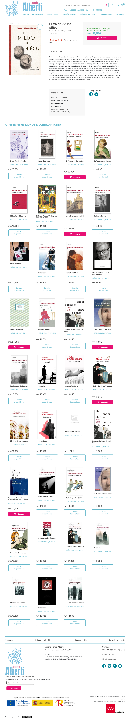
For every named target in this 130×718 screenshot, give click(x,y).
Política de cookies (80, 640)
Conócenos (9, 640)
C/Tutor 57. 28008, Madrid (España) (113, 650)
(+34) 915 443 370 (108, 654)
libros (26, 14)
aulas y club (52, 14)
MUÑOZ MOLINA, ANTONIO (19, 165)
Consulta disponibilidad (19, 176)
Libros (10, 23)
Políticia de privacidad (43, 640)
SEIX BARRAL (63, 97)
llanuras (120, 14)
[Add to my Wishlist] (40, 27)
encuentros (37, 14)
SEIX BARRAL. (54, 34)
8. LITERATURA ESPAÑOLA (25, 23)
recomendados (105, 14)
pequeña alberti (69, 14)
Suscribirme (14, 688)
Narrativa (15, 23)
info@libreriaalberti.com (109, 659)
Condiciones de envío (117, 640)
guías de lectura (87, 14)
